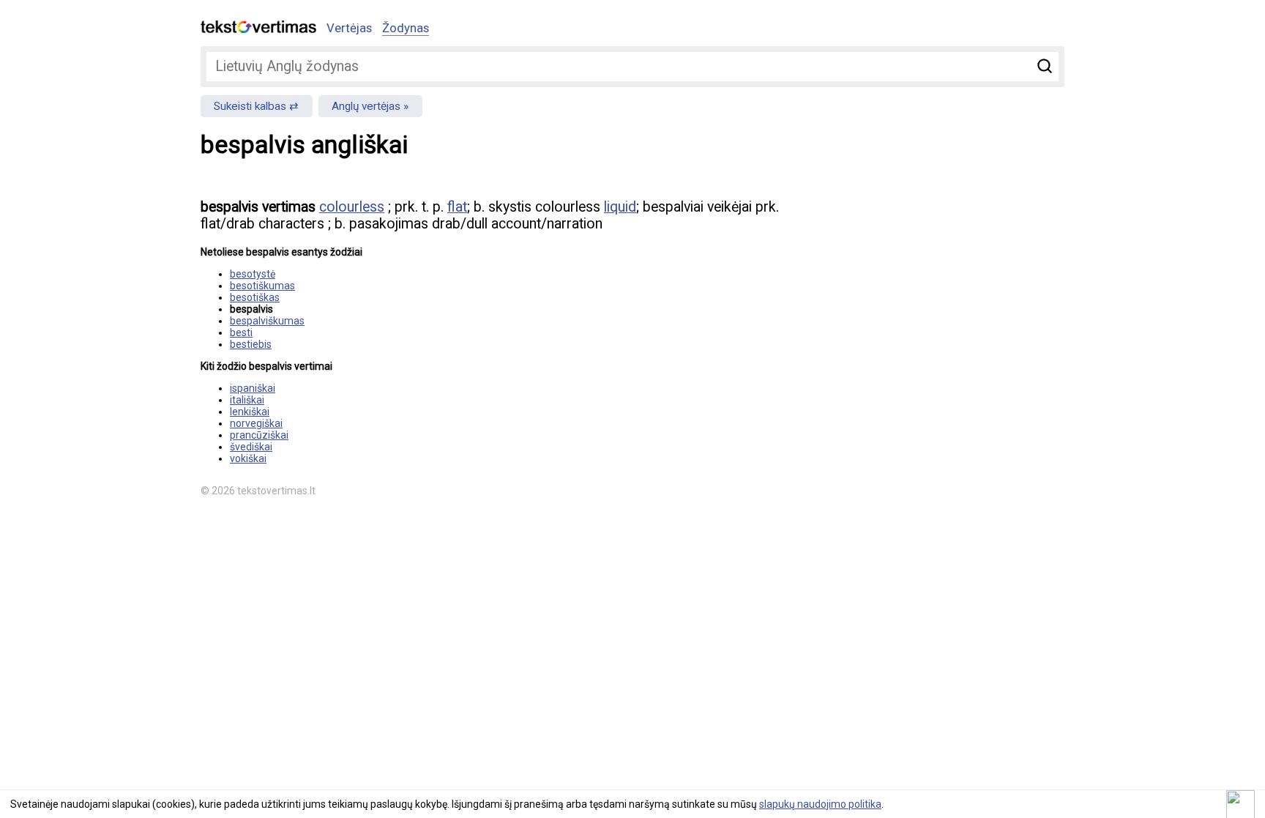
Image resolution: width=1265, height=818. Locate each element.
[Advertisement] (910, 290)
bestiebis (251, 344)
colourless (351, 206)
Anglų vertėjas (366, 106)
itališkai (247, 400)
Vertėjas (349, 28)
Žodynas (405, 28)
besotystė (252, 274)
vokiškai (248, 458)
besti (241, 332)
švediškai (251, 447)
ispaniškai (252, 388)
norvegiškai (256, 423)
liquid (620, 206)
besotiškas (255, 297)
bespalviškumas (267, 321)
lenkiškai (249, 411)
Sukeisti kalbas (250, 106)
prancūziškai (259, 435)
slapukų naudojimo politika (820, 804)
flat (457, 206)
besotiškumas (262, 285)
